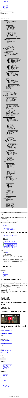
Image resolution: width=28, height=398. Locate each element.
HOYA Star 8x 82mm (5, 352)
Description (5, 272)
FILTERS (5, 225)
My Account (5, 385)
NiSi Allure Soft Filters (8, 228)
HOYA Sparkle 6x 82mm (6, 333)
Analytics (10, 221)
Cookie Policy (6, 367)
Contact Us (5, 374)
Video (4, 275)
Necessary (4, 221)
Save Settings (3, 222)
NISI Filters (5, 227)
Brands (4, 380)
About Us (5, 368)
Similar (4, 276)
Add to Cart (3, 270)
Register (7, 4)
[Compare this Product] (2, 250)
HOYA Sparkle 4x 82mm (6, 343)
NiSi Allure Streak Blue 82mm (9, 229)
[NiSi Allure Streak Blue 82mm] (10, 235)
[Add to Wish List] (1, 250)
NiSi (7, 252)
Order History (6, 386)
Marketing (16, 221)
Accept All (14, 222)
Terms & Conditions (7, 365)
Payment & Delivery (7, 364)
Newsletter (5, 388)
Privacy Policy (6, 366)
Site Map (5, 375)
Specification (5, 274)
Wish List (5, 387)
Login (7, 5)
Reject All (9, 222)
